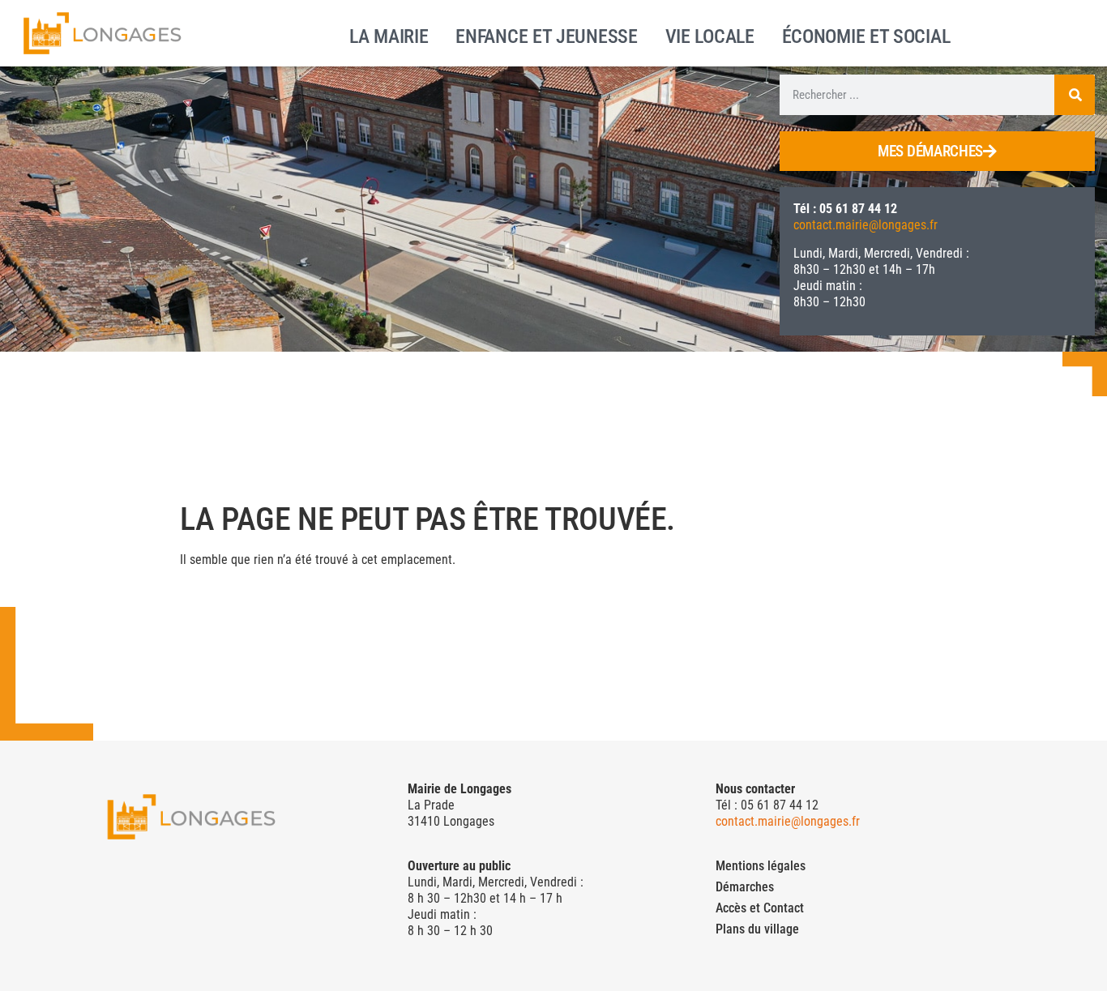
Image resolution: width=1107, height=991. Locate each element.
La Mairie (388, 35)
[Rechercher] (1074, 95)
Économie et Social (866, 35)
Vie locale (709, 35)
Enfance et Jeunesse (546, 35)
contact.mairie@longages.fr (865, 225)
